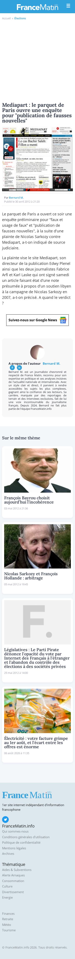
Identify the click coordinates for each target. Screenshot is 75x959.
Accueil (6, 18)
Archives (8, 854)
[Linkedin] (19, 367)
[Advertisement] (37, 60)
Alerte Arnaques (13, 875)
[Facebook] (12, 367)
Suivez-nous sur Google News (33, 320)
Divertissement (13, 892)
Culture (7, 886)
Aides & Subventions (16, 870)
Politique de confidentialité (21, 842)
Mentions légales (14, 848)
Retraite (7, 919)
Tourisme (9, 930)
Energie (7, 897)
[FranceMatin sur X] (5, 819)
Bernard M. (16, 197)
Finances (8, 914)
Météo (6, 925)
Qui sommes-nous (15, 831)
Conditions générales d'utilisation (26, 837)
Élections (20, 18)
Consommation (13, 881)
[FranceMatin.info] (37, 7)
